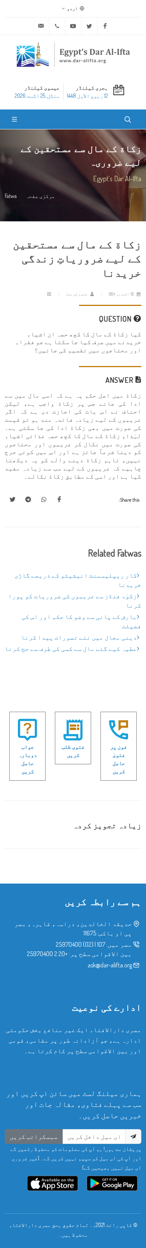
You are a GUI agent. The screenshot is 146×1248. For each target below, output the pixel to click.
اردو (73, 8)
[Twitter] (89, 26)
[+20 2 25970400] (57, 26)
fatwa (11, 195)
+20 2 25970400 (47, 954)
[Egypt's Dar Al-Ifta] (73, 54)
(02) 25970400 (74, 944)
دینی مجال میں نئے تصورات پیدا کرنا (79, 637)
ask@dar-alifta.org (110, 965)
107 (101, 944)
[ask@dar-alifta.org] (41, 26)
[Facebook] (105, 26)
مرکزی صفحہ (40, 195)
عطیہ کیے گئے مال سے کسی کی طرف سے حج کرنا (71, 648)
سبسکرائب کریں (34, 1136)
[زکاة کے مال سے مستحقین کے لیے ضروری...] (59, 499)
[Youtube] (73, 26)
